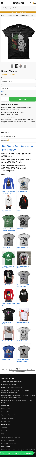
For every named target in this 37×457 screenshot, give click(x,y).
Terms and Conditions (7, 418)
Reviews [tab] (5, 140)
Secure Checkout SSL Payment (10, 437)
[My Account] (30, 3)
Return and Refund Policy (8, 415)
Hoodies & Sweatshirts (18, 371)
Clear (2, 91)
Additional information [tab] (8, 136)
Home (2, 15)
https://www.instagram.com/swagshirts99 (23, 450)
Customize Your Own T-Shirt (18, 12)
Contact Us (4, 431)
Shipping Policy (5, 412)
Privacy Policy (5, 408)
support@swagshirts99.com (13, 387)
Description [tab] (5, 132)
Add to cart (22, 99)
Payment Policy (5, 421)
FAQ (2, 434)
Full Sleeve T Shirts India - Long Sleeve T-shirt (18, 15)
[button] (34, 3)
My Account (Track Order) (9, 443)
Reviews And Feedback (8, 440)
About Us (4, 427)
